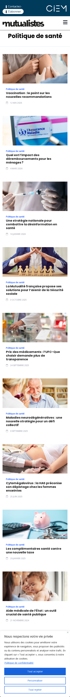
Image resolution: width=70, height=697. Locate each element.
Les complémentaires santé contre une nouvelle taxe (33, 550)
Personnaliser (35, 680)
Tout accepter (35, 671)
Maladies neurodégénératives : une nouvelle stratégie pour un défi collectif (34, 421)
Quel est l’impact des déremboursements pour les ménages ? (28, 158)
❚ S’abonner (13, 11)
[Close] (67, 632)
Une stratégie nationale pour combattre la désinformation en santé (31, 224)
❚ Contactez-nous (13, 9)
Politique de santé (15, 89)
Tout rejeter (35, 689)
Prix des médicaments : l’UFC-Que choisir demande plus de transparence (33, 355)
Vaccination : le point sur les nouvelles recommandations (29, 95)
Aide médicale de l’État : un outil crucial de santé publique (31, 612)
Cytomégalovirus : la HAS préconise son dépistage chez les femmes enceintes (34, 486)
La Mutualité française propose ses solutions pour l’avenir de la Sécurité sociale (34, 290)
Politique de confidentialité (18, 662)
